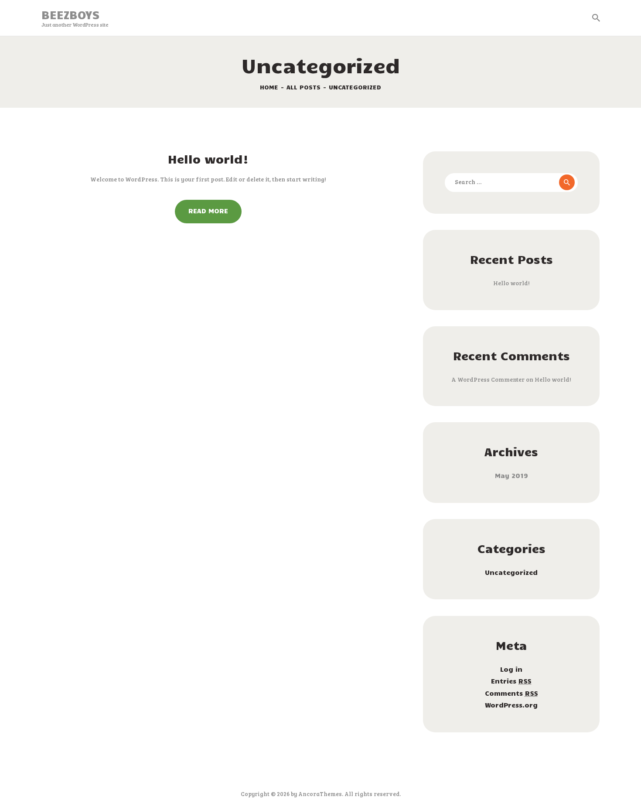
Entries (511, 681)
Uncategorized (511, 572)
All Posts (303, 87)
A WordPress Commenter (488, 379)
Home (269, 87)
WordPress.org (511, 705)
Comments (511, 693)
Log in (511, 669)
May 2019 (511, 475)
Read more (208, 211)
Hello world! (208, 158)
